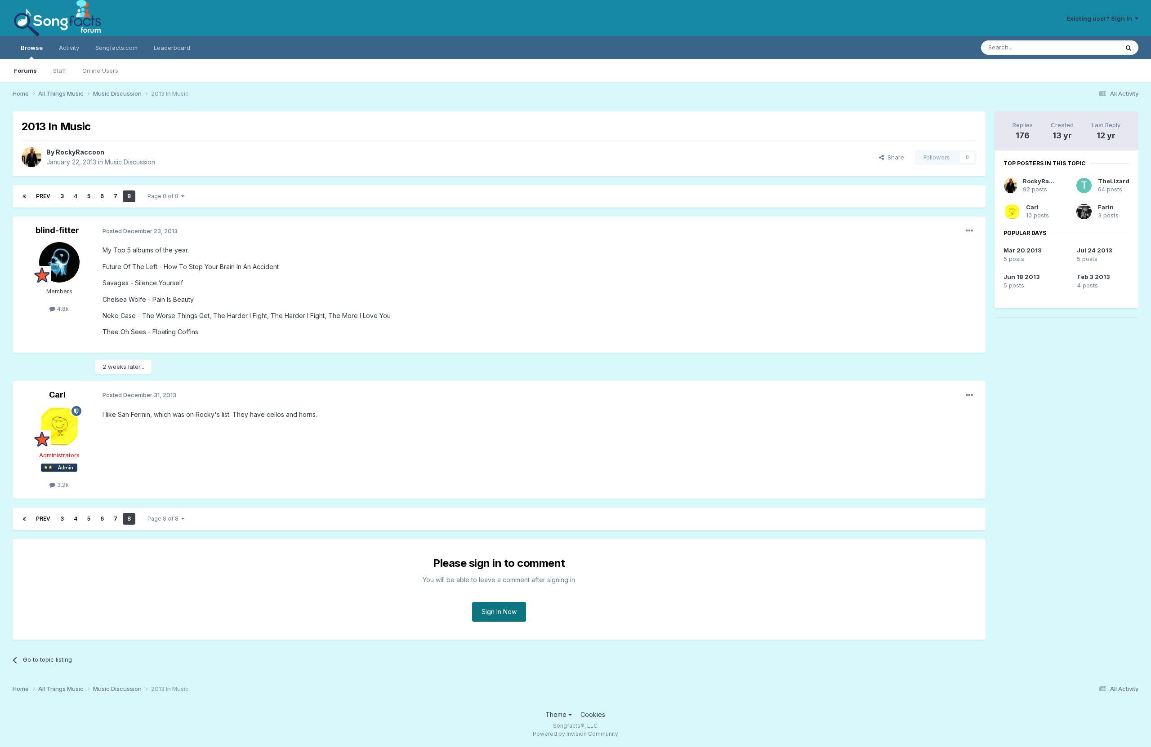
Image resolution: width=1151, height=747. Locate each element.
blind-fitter (57, 230)
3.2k (62, 484)
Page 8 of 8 (164, 196)
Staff (59, 70)
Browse (32, 47)
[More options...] (969, 230)
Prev (43, 196)
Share (894, 157)
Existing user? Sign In (1100, 18)
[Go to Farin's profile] (1084, 211)
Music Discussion (130, 162)
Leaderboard (172, 47)
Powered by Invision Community (575, 733)
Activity (69, 47)
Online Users (100, 70)
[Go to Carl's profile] (59, 426)
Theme (556, 714)
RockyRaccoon (80, 152)
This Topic (1092, 47)
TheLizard (1113, 181)
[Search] (1128, 47)
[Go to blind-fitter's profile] (59, 262)
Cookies (592, 714)
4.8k (62, 308)
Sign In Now (499, 611)
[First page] (24, 196)
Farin (1106, 207)
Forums (25, 70)
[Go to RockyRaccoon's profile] (31, 157)
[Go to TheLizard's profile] (1084, 185)
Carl (57, 394)
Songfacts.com (116, 47)
